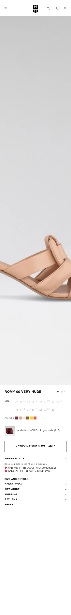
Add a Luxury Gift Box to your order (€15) (38, 430)
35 (16, 402)
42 (53, 410)
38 (53, 402)
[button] (48, 8)
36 (28, 402)
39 (16, 410)
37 (40, 402)
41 (40, 410)
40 (28, 410)
